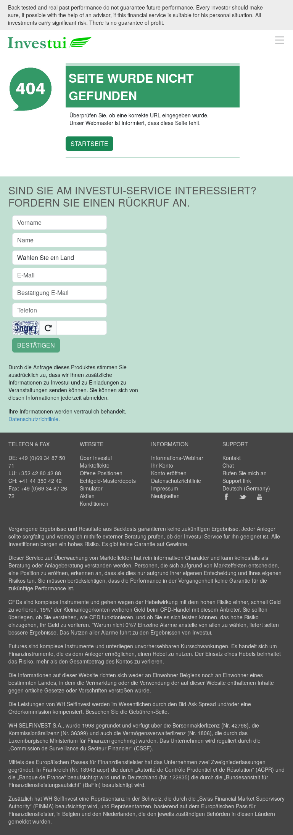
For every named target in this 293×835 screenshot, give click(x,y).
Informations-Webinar (177, 458)
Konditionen (94, 503)
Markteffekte (94, 465)
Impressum (164, 488)
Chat (228, 465)
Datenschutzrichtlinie (33, 419)
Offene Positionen (101, 473)
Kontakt (231, 458)
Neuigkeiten (165, 496)
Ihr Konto (162, 465)
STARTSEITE (89, 143)
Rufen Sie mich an (244, 473)
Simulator (91, 488)
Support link (236, 480)
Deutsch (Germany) (246, 488)
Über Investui (96, 458)
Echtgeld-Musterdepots (108, 480)
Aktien (87, 496)
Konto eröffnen (169, 473)
